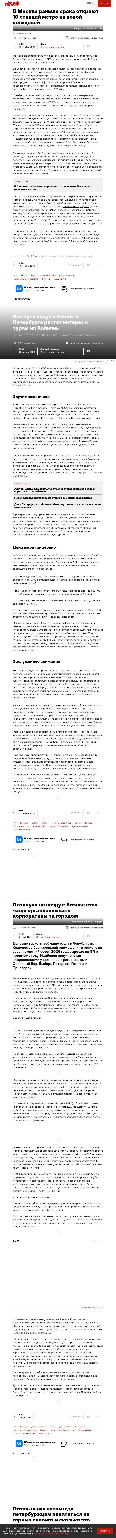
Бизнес (16, 1428)
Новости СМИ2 (21, 298)
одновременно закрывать (28, 238)
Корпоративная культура (25, 1425)
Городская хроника (21, 824)
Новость (46, 278)
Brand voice (44, 1428)
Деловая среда (65, 1421)
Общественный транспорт (25, 278)
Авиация (88, 817)
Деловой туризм (39, 1421)
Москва (23, 275)
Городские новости (79, 821)
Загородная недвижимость (62, 1425)
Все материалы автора (52, 47)
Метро (33, 275)
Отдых (35, 817)
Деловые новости (21, 821)
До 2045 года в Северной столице (48, 199)
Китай (78, 817)
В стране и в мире (48, 275)
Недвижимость (85, 1425)
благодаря (87, 216)
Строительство (66, 275)
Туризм (45, 817)
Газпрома (41, 220)
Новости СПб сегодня (58, 821)
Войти (104, 3)
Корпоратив (80, 1421)
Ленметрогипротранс (76, 206)
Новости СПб (60, 278)
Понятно (105, 1531)
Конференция (29, 1428)
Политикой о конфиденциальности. (52, 1533)
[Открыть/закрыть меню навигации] (89, 3)
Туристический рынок (61, 817)
